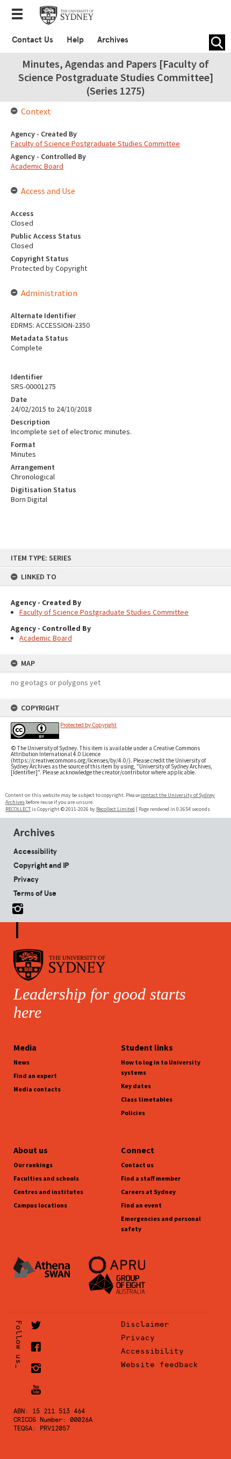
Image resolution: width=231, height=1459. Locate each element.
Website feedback (159, 1364)
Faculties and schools (46, 1178)
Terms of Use (34, 893)
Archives (112, 40)
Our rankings (33, 1165)
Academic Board (45, 638)
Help (75, 40)
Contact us (137, 1165)
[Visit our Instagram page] (15, 906)
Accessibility (35, 851)
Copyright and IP (41, 865)
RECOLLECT (18, 809)
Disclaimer (145, 1324)
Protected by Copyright (88, 725)
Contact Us (32, 40)
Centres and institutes (48, 1192)
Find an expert (35, 1076)
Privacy (26, 879)
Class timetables (146, 1099)
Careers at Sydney (148, 1192)
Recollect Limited (115, 809)
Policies (133, 1113)
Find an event (141, 1205)
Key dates (136, 1086)
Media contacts (37, 1089)
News (21, 1062)
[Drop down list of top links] (20, 15)
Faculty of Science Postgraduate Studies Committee (104, 612)
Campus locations (40, 1205)
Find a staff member (151, 1178)
